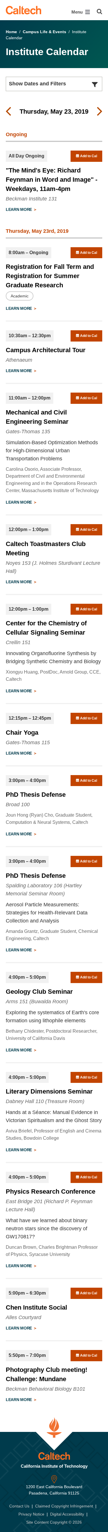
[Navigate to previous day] (8, 111)
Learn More (19, 209)
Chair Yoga (22, 732)
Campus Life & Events (44, 31)
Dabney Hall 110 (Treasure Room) (45, 1101)
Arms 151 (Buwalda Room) (37, 1001)
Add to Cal (88, 156)
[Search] (99, 11)
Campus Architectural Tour (46, 350)
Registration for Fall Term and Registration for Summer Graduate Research (50, 276)
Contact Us (19, 1506)
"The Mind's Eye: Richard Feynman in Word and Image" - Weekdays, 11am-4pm (51, 179)
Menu (77, 12)
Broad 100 (18, 804)
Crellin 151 (18, 642)
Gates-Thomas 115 (28, 742)
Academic (20, 296)
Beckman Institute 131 (31, 199)
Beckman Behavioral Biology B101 (45, 1389)
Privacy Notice (31, 1514)
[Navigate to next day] (99, 111)
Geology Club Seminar (39, 991)
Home (11, 31)
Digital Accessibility (67, 1514)
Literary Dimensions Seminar (49, 1091)
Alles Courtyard (23, 1317)
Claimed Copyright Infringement (64, 1506)
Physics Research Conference (50, 1191)
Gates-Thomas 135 (28, 431)
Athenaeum (19, 360)
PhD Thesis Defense (36, 794)
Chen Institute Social (36, 1307)
